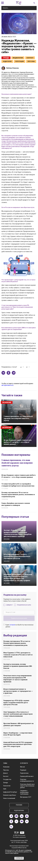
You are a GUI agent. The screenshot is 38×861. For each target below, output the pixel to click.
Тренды (5, 782)
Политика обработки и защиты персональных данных (27, 786)
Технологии (6, 786)
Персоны (6, 770)
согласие (12, 625)
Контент (5, 776)
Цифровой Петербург (10, 792)
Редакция (23, 770)
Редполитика (24, 773)
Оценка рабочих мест (27, 776)
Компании (6, 767)
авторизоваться (7, 385)
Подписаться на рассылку (19, 618)
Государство (7, 779)
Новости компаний (9, 798)
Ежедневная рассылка (24, 605)
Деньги (5, 773)
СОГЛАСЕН (19, 858)
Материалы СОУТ (25, 797)
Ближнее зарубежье (9, 795)
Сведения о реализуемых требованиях (24, 792)
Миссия (22, 767)
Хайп (4, 789)
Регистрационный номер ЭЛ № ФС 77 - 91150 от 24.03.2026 (19, 841)
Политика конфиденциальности (27, 780)
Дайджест (9, 605)
